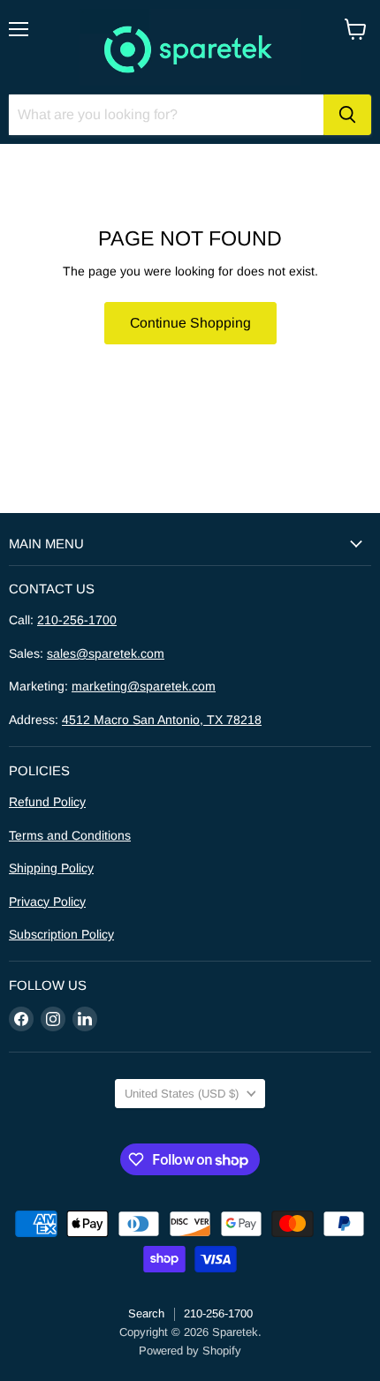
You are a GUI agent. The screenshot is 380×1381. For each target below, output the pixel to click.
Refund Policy (47, 802)
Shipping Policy (51, 868)
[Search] (347, 114)
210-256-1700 (77, 620)
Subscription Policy (61, 934)
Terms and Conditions (70, 835)
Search (146, 1313)
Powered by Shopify (190, 1350)
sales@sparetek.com (105, 653)
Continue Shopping (190, 322)
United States (182, 1093)
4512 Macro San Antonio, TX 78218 (162, 720)
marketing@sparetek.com (144, 686)
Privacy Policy (47, 901)
